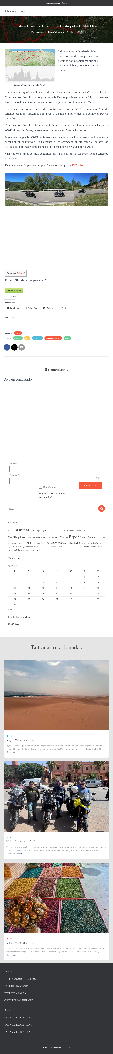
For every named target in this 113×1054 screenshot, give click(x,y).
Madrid (37, 543)
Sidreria (19, 550)
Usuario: (13, 463)
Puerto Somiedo (68, 547)
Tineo (37, 550)
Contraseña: (15, 475)
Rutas (18, 333)
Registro (65, 3)
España (75, 536)
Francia (84, 538)
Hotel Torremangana (16, 986)
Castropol (37, 338)
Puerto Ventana (90, 547)
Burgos (61, 531)
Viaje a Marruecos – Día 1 (21, 942)
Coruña (56, 538)
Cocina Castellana (33, 537)
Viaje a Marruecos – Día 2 (21, 841)
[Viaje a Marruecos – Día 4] (56, 695)
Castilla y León (17, 537)
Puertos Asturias (56, 547)
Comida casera (46, 537)
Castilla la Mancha (82, 531)
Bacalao (32, 531)
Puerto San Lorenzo (43, 547)
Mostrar (21, 273)
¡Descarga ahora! (14, 290)
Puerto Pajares (31, 547)
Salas (14, 550)
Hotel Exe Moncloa (15, 993)
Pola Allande (73, 543)
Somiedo (25, 550)
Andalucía (11, 531)
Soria (32, 550)
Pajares (64, 543)
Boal (27, 338)
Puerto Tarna (78, 547)
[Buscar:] (53, 511)
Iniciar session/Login (53, 3)
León (27, 542)
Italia (98, 538)
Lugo (32, 543)
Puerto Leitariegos (19, 547)
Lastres (20, 543)
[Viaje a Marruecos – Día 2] (56, 796)
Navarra (43, 543)
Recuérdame (50, 487)
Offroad (50, 543)
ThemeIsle (66, 1047)
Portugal (94, 543)
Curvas (64, 537)
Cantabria (69, 530)
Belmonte (50, 531)
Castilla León (95, 531)
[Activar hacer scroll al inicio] (107, 1048)
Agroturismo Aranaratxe (18, 1000)
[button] (8, 189)
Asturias (17, 338)
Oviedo (67, 338)
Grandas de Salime (53, 338)
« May (10, 609)
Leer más (11, 752)
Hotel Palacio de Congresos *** (22, 979)
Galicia (91, 537)
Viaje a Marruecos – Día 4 (21, 740)
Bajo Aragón (41, 531)
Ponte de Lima (84, 543)
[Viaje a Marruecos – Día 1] (56, 898)
